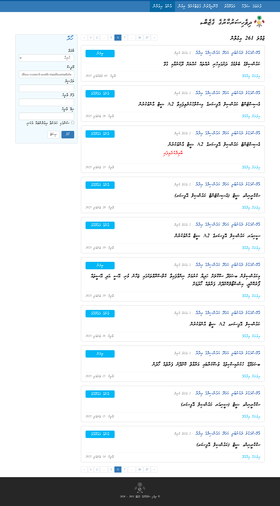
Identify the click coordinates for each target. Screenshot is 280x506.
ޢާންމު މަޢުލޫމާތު (100, 93)
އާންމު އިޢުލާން (162, 6)
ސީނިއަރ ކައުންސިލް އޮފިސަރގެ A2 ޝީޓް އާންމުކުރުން (217, 236)
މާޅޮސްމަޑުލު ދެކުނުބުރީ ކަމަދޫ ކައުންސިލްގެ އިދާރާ (226, 53)
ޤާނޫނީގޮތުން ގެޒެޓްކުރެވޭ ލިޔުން (198, 6)
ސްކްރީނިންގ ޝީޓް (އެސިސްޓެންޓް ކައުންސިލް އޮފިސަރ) (217, 196)
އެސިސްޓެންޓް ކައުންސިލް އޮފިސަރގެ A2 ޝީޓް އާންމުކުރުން (214, 145)
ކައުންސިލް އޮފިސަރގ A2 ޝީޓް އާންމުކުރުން (225, 324)
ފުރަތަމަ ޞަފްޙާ (251, 6)
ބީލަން (100, 53)
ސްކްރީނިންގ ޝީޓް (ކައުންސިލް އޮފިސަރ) (228, 445)
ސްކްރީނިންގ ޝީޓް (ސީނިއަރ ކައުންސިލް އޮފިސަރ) (220, 405)
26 (139, 37)
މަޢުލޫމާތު (229, 6)
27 (147, 37)
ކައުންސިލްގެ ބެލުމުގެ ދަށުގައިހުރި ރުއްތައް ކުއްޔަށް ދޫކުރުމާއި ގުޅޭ (212, 64)
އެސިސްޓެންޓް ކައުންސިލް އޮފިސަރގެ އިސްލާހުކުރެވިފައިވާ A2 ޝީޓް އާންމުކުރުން (199, 104)
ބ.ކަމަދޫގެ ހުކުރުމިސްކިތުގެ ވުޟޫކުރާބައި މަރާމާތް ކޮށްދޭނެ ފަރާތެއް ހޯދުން (206, 365)
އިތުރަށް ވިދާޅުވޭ (251, 76)
